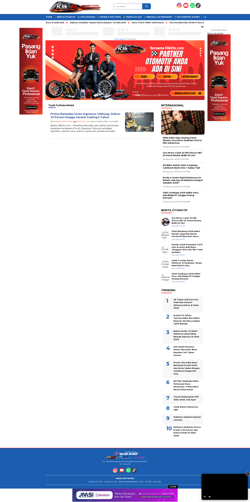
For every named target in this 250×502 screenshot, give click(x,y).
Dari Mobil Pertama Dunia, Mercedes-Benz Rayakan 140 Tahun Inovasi (185, 351)
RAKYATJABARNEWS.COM (131, 481)
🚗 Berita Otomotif (64, 17)
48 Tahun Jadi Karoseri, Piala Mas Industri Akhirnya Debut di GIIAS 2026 (186, 303)
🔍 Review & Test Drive (109, 17)
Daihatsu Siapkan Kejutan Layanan (187, 418)
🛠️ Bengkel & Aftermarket (158, 17)
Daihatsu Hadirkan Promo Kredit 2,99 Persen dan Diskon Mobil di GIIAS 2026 (187, 431)
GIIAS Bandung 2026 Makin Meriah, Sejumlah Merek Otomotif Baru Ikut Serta (186, 233)
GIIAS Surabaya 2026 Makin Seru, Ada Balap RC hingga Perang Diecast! (181, 195)
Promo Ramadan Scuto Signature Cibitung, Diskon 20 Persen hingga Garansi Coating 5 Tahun (85, 115)
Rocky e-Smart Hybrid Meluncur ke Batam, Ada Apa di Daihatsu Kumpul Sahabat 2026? (183, 180)
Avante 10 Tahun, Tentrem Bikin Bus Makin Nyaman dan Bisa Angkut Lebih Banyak (186, 319)
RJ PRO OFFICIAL (153, 481)
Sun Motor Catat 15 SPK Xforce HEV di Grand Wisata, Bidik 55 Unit (182, 154)
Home (49, 17)
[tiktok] (199, 7)
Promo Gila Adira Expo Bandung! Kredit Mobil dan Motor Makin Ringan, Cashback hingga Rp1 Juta (186, 368)
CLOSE (173, 487)
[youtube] (186, 7)
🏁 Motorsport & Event (187, 17)
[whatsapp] (192, 7)
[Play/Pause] (205, 497)
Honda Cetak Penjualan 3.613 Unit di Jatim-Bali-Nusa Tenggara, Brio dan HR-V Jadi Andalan (187, 248)
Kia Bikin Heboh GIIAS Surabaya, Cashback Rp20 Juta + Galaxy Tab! (181, 166)
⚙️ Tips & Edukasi (86, 17)
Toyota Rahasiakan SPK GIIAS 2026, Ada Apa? (186, 398)
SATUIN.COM (110, 481)
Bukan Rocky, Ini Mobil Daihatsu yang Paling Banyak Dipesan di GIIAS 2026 (186, 335)
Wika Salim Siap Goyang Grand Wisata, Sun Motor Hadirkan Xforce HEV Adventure (182, 140)
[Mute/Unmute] (210, 497)
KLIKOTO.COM (96, 481)
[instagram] (180, 7)
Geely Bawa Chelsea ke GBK (185, 408)
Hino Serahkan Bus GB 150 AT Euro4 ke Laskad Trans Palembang (188, 23)
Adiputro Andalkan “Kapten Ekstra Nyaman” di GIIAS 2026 (85, 23)
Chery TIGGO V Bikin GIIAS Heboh (135, 23)
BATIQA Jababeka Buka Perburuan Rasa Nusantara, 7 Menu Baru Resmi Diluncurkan (185, 385)
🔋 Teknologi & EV (132, 17)
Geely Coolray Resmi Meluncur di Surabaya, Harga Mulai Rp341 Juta (187, 263)
